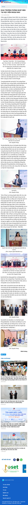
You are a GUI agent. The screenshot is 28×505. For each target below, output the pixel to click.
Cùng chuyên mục (5, 358)
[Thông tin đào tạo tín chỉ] (11, 468)
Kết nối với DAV (6, 459)
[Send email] (18, 459)
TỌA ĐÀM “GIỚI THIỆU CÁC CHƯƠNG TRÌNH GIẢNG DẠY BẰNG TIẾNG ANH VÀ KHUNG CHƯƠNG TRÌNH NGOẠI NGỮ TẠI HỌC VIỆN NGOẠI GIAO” (13, 425)
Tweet (4, 354)
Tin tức (3, 6)
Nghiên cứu (5, 492)
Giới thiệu (5, 487)
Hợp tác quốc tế (6, 498)
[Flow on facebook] (14, 459)
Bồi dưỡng (5, 495)
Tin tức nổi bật (6, 484)
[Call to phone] (21, 459)
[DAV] (6, 1)
